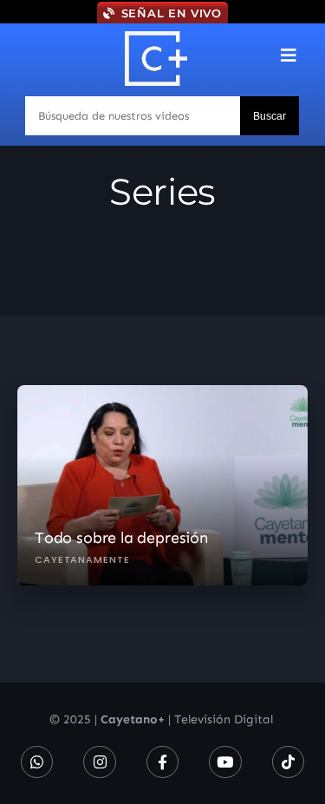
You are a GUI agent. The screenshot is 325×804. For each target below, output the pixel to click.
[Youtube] (225, 762)
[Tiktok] (288, 762)
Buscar (269, 116)
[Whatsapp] (37, 762)
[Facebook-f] (162, 762)
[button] (289, 55)
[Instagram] (99, 762)
